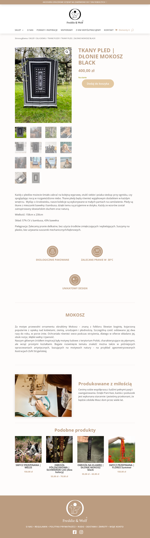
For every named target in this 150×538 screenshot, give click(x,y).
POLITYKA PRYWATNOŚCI (63, 526)
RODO (81, 526)
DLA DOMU (41, 38)
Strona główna (21, 38)
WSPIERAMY (67, 30)
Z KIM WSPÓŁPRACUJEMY (88, 30)
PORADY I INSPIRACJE (47, 30)
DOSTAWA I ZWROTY (97, 526)
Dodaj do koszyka (98, 83)
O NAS (30, 30)
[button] (67, 52)
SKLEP (18, 30)
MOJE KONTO (117, 526)
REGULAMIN (41, 526)
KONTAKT (109, 30)
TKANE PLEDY (54, 38)
